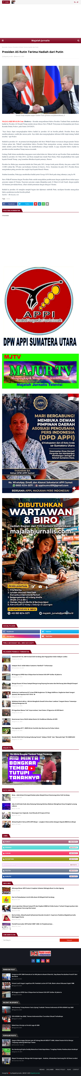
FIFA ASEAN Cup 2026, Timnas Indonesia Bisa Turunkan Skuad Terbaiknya (37, 1016)
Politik (38, 871)
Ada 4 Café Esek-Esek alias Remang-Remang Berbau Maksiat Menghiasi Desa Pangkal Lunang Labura (44, 805)
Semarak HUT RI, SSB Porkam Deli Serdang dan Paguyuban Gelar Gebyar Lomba (39, 657)
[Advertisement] (40, 21)
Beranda (4, 47)
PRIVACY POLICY (60, 1069)
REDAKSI (42, 1069)
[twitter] (60, 631)
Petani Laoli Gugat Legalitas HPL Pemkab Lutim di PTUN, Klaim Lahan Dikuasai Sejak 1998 (43, 983)
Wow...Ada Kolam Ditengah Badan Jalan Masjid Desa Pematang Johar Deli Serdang (41, 795)
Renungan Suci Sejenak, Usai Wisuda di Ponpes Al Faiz (31, 813)
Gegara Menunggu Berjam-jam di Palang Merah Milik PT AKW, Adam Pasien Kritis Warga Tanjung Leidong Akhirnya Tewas (42, 1041)
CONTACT (76, 1069)
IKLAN (69, 1069)
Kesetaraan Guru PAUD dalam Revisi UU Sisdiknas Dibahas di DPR (34, 719)
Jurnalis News (38, 865)
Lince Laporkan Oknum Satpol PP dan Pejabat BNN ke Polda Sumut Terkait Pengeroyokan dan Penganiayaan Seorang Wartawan (45, 907)
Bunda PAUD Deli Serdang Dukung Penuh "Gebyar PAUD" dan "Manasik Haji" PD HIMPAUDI (43, 737)
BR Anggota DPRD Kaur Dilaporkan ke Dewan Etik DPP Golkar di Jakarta (37, 674)
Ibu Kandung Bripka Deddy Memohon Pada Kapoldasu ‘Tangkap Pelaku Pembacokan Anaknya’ (45, 1049)
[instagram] (21, 636)
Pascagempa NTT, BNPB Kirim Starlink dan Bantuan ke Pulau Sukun (35, 728)
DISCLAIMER (50, 1069)
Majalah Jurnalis (40, 40)
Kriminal (38, 847)
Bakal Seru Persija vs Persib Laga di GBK (25, 1025)
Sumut (38, 842)
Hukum (38, 853)
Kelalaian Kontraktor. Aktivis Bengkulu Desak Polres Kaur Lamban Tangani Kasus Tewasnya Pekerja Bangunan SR (44, 702)
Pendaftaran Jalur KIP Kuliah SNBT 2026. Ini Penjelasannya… (32, 924)
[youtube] (60, 636)
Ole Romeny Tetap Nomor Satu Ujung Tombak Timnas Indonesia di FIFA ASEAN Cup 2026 (42, 1007)
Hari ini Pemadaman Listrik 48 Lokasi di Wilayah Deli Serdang (33, 897)
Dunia (10, 47)
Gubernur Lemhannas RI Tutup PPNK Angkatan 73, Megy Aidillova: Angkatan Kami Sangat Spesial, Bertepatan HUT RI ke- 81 (43, 693)
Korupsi (38, 876)
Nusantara (38, 859)
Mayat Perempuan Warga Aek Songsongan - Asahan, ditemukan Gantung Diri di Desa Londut (45, 1058)
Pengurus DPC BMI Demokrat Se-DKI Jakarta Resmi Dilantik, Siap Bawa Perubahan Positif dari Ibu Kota (44, 975)
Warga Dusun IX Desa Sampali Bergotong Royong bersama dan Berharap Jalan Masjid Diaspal (45, 683)
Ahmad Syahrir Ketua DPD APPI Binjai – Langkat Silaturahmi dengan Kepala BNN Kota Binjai (44, 822)
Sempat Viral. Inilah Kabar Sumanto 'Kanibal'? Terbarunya (32, 665)
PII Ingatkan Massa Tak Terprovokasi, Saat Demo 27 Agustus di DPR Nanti (37, 710)
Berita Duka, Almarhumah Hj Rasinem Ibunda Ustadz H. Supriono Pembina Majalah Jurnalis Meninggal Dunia (44, 916)
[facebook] (21, 631)
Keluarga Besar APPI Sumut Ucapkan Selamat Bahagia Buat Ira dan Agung (38, 888)
